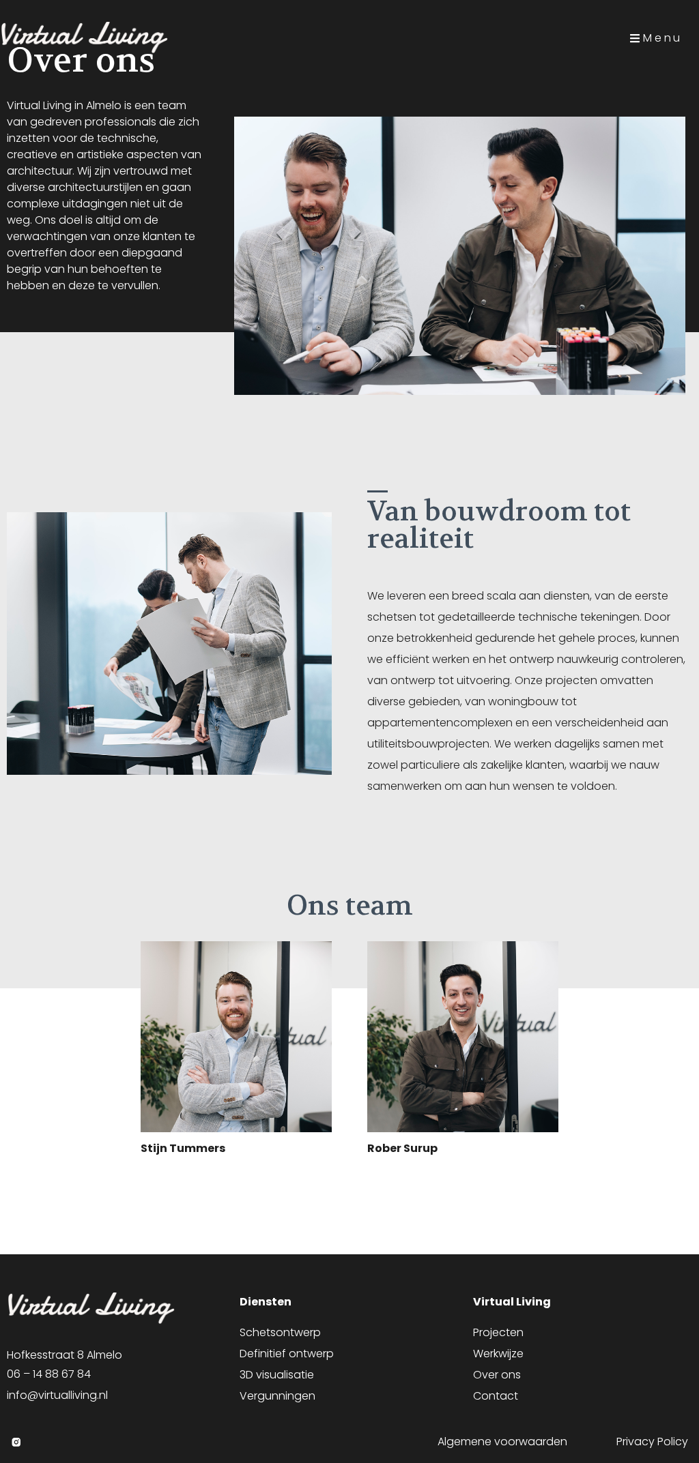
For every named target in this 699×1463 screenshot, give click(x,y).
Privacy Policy (652, 1441)
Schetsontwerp (280, 1332)
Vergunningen (277, 1396)
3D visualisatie (277, 1375)
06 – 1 (21, 1374)
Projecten (498, 1332)
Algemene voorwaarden (502, 1441)
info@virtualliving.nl (57, 1395)
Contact (495, 1396)
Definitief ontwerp (287, 1353)
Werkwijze (498, 1353)
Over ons (497, 1375)
